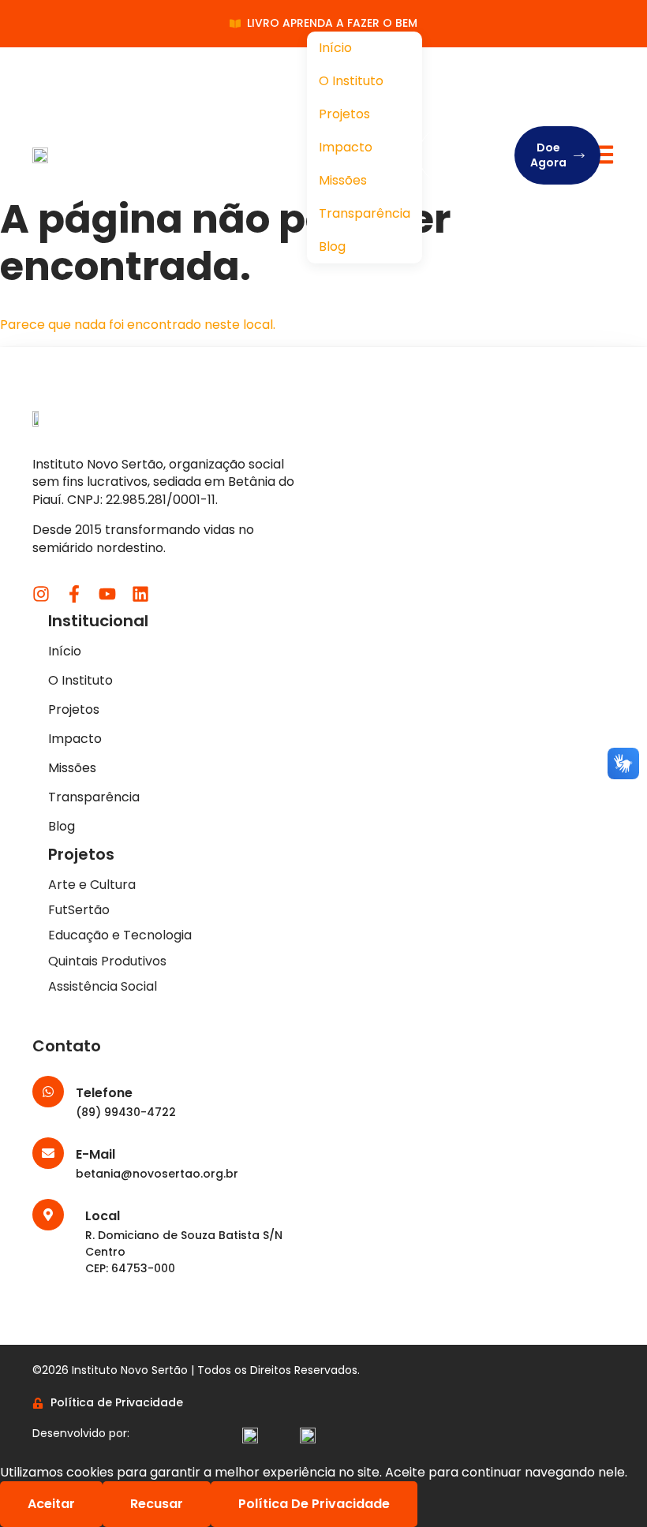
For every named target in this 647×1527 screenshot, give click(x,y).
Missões (343, 180)
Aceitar (51, 1504)
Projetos (344, 114)
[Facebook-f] (74, 594)
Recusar (156, 1504)
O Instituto (351, 81)
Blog (332, 246)
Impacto (345, 147)
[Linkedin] (140, 594)
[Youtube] (107, 594)
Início (335, 48)
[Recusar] (445, 1508)
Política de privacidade (314, 1504)
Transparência (364, 213)
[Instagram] (41, 594)
